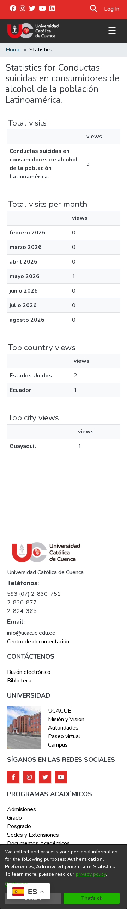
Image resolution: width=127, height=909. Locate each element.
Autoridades (63, 728)
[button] (93, 9)
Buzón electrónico (28, 672)
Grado (14, 818)
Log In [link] (112, 9)
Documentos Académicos (38, 843)
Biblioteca (19, 680)
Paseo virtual (64, 736)
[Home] (33, 31)
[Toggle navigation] (112, 31)
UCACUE (59, 711)
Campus (58, 745)
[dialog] (63, 876)
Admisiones (21, 809)
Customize (16, 884)
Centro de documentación (38, 641)
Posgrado (19, 826)
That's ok (91, 898)
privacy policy (91, 874)
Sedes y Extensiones (33, 835)
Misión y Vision (66, 719)
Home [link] (13, 50)
